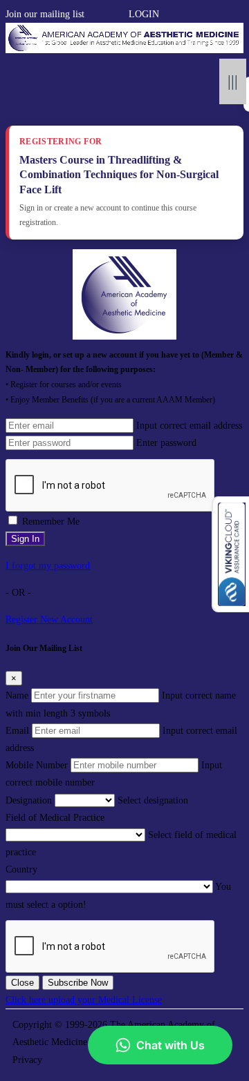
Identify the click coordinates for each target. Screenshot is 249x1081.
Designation (29, 800)
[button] (91, 14)
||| (233, 81)
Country (21, 869)
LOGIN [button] (144, 14)
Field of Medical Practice (55, 817)
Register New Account (49, 619)
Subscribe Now (78, 982)
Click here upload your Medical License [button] (84, 1000)
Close (22, 982)
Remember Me (51, 521)
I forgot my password (48, 566)
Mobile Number (37, 765)
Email (17, 730)
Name (17, 695)
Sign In (25, 539)
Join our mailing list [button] (45, 14)
